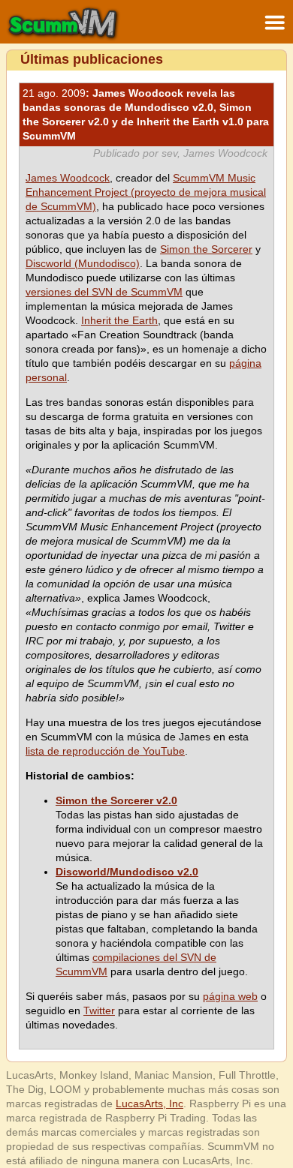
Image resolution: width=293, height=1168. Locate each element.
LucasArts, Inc (149, 1103)
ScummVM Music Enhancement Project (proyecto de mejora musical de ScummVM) (146, 192)
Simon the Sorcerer (206, 249)
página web (230, 996)
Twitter (99, 1010)
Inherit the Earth (119, 320)
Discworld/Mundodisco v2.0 (127, 872)
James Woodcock (68, 178)
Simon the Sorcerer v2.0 (116, 800)
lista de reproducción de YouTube (105, 751)
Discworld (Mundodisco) (83, 263)
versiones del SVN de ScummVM (104, 292)
